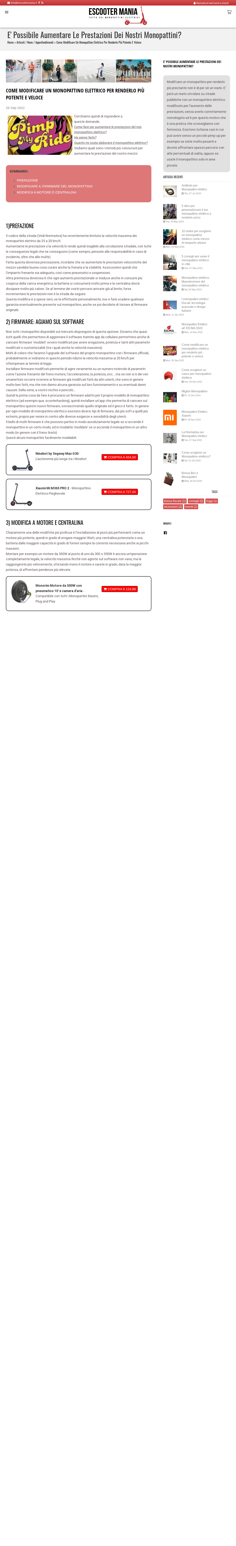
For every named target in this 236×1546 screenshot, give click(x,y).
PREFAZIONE (27, 180)
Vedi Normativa (49, 236)
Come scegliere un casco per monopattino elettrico (196, 373)
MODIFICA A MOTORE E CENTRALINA (46, 192)
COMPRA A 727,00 (121, 492)
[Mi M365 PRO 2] (21, 494)
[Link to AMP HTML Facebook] (165, 533)
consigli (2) (196, 501)
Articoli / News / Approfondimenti (35, 42)
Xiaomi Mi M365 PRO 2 (53, 488)
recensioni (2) (173, 506)
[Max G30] (21, 459)
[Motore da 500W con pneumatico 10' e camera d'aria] (21, 591)
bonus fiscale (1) (175, 501)
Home (10, 42)
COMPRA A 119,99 (121, 589)
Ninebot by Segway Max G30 (57, 453)
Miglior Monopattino (194, 391)
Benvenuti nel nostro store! (212, 3)
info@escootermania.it (23, 2)
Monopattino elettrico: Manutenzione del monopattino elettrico (196, 281)
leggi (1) (211, 501)
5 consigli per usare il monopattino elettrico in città (195, 260)
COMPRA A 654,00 (121, 457)
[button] (6, 12)
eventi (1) (191, 506)
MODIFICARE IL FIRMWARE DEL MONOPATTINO (55, 186)
